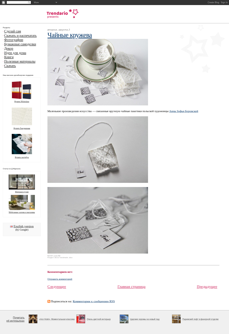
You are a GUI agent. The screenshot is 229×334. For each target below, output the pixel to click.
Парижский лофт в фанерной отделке (200, 319)
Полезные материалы (19, 61)
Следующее (56, 286)
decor (56, 257)
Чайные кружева (69, 35)
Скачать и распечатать (20, 36)
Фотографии (13, 40)
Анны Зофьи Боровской (183, 111)
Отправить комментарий (59, 279)
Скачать (10, 66)
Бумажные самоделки (20, 44)
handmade (64, 257)
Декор (8, 48)
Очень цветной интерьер (99, 319)
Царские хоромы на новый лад (144, 319)
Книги (9, 57)
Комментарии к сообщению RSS (94, 301)
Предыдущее (207, 286)
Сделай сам (12, 31)
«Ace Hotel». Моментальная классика (57, 319)
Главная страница (132, 286)
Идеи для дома (15, 53)
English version (24, 226)
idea (70, 257)
